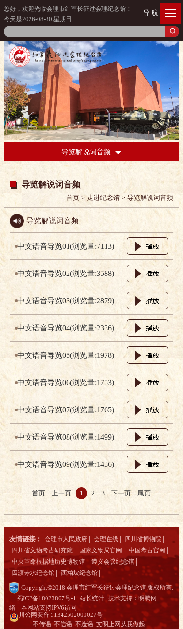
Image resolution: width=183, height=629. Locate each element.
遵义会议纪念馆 (113, 561)
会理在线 (106, 539)
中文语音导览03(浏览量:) (65, 301)
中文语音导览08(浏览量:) (65, 437)
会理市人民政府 (66, 539)
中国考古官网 (147, 550)
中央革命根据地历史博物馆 (48, 561)
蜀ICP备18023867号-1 (46, 598)
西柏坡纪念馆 (79, 572)
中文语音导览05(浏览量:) (65, 355)
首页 (38, 493)
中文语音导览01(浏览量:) (65, 246)
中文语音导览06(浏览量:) (65, 382)
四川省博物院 (143, 539)
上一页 (61, 493)
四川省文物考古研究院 (42, 550)
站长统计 (92, 598)
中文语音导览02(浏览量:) (65, 273)
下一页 (121, 493)
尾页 (144, 493)
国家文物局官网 (100, 550)
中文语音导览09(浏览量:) (65, 464)
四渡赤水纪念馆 (33, 572)
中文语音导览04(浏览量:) (65, 328)
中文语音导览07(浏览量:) (65, 410)
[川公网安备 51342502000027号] (104, 617)
